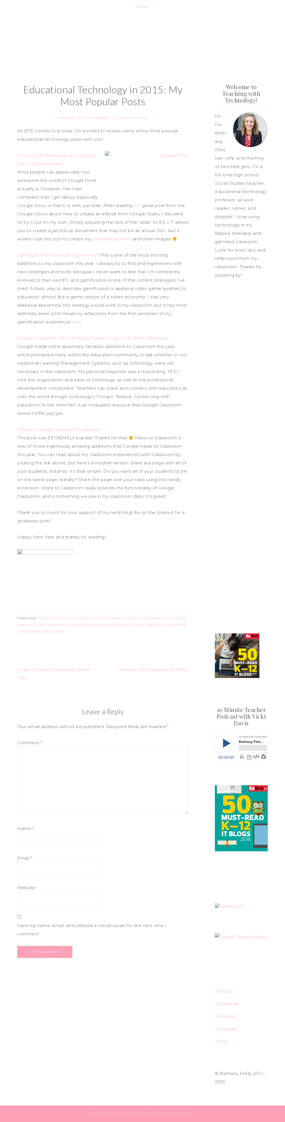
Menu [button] (142, 7)
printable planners (111, 239)
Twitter (224, 991)
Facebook (227, 1003)
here (77, 322)
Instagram (227, 1028)
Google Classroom (147, 625)
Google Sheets (29, 631)
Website (26, 887)
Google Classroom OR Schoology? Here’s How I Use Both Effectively (92, 338)
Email (24, 858)
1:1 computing (74, 618)
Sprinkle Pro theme (145, 1113)
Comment (29, 742)
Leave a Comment (132, 118)
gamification (59, 625)
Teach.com (231, 906)
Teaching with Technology (142, 42)
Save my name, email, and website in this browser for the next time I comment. (91, 929)
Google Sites (53, 631)
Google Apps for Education (107, 625)
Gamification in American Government (58, 255)
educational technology (149, 618)
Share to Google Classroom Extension (58, 429)
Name (25, 828)
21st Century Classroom (108, 618)
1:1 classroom (50, 618)
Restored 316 (183, 1113)
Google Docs (175, 625)
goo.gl (77, 625)
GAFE (41, 625)
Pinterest (226, 1016)
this (137, 205)
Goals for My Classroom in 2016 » (153, 669)
